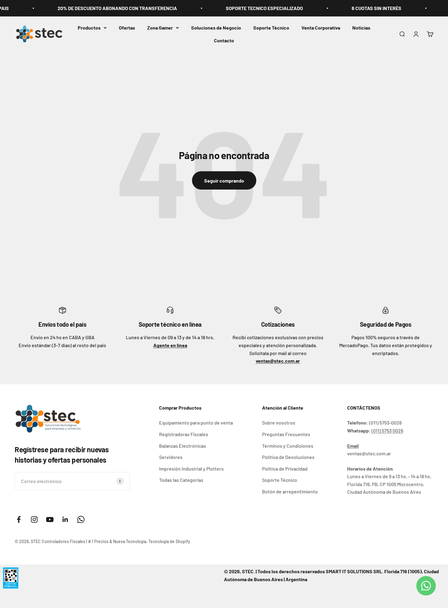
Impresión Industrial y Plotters (191, 468)
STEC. (248, 571)
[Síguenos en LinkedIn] (65, 519)
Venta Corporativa (320, 27)
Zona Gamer (160, 27)
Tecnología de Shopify (169, 541)
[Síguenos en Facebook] (19, 519)
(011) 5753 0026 (387, 430)
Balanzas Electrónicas (182, 446)
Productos (89, 27)
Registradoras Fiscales (183, 434)
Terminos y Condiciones (287, 446)
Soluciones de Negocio (216, 27)
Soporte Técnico (271, 27)
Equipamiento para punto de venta (196, 422)
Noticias (361, 27)
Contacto (224, 40)
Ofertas (127, 27)
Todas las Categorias (181, 480)
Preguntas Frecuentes (286, 434)
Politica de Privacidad (285, 468)
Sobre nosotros (278, 422)
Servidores (171, 457)
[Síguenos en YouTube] (50, 519)
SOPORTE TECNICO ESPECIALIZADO (254, 8)
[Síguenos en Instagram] (34, 519)
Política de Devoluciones (288, 457)
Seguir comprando (224, 180)
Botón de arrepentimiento (290, 491)
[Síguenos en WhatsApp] (81, 519)
